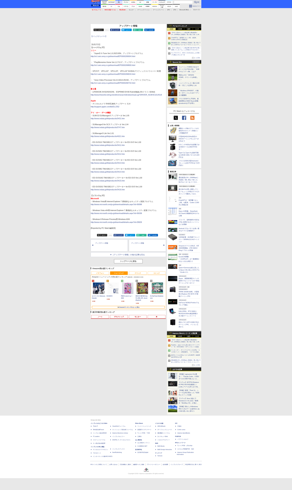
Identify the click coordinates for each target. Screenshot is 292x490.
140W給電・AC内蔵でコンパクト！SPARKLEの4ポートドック (189, 239)
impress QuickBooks (183, 433)
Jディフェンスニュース (164, 429)
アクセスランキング (180, 26)
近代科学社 (138, 449)
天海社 (179, 426)
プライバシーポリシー (153, 464)
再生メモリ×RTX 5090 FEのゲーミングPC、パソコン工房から (189, 324)
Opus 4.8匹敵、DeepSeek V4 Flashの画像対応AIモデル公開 (189, 213)
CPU (174, 10)
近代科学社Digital (142, 452)
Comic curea (181, 429)
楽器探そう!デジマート (144, 429)
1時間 (171, 29)
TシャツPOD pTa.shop (184, 445)
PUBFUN (178, 436)
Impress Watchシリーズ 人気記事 (185, 333)
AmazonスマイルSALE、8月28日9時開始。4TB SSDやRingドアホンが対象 (189, 248)
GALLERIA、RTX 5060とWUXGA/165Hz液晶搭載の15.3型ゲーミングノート (188, 313)
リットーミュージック (144, 426)
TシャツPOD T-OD (143, 433)
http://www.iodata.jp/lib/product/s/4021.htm (108, 136)
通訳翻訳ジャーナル (163, 433)
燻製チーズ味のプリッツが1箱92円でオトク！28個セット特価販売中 (189, 130)
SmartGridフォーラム (118, 426)
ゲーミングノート (158, 10)
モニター (131, 10)
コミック (156, 273)
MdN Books (161, 446)
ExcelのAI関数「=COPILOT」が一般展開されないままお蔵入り (189, 259)
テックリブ (158, 453)
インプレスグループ (177, 464)
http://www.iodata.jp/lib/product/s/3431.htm (108, 119)
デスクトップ (119, 317)
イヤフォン (100, 273)
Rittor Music (139, 423)
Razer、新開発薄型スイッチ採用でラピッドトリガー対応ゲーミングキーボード (189, 281)
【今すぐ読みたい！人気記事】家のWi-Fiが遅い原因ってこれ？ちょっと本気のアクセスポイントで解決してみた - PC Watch (185, 50)
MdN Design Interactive (164, 449)
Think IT (95, 426)
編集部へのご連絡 (138, 464)
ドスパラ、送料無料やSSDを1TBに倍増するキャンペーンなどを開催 (189, 222)
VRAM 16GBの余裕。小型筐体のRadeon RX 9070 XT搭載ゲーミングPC (189, 294)
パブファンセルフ (182, 439)
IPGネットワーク (180, 443)
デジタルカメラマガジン (100, 449)
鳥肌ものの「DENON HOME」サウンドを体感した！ (188, 77)
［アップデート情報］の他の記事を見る (128, 255)
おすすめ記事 (177, 369)
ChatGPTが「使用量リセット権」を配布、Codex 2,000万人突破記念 (189, 202)
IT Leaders (96, 436)
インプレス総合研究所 (100, 433)
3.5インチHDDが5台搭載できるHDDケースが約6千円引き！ (189, 147)
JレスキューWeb (162, 436)
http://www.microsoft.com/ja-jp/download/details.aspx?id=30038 (116, 213)
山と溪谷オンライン (143, 443)
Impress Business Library (120, 433)
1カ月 (197, 29)
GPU (168, 10)
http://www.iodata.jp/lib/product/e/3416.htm (108, 190)
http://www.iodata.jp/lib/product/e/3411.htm (108, 145)
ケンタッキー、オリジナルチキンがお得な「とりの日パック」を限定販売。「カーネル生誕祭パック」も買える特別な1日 (185, 352)
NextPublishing (117, 452)
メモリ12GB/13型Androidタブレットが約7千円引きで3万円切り (189, 163)
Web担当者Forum (98, 429)
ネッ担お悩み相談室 (99, 443)
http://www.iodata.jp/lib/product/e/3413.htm (108, 163)
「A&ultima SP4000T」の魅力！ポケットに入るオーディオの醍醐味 (189, 93)
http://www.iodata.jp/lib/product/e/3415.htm (108, 181)
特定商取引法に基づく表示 (193, 464)
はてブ (128, 30)
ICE (176, 423)
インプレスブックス (118, 449)
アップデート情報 (101, 243)
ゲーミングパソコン (143, 10)
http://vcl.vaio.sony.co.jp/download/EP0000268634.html (113, 74)
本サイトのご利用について (98, 464)
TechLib (159, 456)
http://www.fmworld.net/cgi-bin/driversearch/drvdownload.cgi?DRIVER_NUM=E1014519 (126, 95)
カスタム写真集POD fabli (185, 449)
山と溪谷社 (138, 440)
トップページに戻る (128, 261)
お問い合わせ (113, 464)
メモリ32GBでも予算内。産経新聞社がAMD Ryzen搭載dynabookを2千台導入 (189, 101)
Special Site (177, 62)
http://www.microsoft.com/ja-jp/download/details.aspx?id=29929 (116, 222)
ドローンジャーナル (99, 440)
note (139, 30)
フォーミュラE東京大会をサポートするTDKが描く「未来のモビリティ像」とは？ (189, 69)
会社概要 (165, 464)
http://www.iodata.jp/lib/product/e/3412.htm (108, 154)
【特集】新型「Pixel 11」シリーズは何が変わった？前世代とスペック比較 (189, 392)
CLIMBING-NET (142, 446)
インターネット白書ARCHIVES (102, 456)
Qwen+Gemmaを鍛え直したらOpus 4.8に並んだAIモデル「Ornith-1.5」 (189, 270)
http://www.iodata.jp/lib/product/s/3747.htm (108, 127)
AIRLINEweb (161, 426)
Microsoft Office (184, 10)
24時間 (180, 29)
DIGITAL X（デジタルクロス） (121, 440)
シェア (117, 30)
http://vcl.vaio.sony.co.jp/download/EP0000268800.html (113, 65)
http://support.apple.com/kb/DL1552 (105, 107)
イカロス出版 (159, 423)
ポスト (100, 30)
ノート (100, 317)
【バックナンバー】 (99, 36)
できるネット (97, 453)
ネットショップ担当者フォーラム (122, 429)
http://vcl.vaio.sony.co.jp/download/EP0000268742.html (113, 83)
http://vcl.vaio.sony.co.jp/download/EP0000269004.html (113, 56)
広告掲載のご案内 (125, 464)
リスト (107, 30)
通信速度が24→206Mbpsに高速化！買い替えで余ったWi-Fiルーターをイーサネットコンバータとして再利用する (186, 44)
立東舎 (139, 436)
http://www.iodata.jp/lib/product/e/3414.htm (108, 172)
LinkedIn (151, 30)
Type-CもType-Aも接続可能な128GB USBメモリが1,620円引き (189, 155)
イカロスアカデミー (163, 440)
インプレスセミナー (118, 436)
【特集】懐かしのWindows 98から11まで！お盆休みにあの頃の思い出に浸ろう (189, 409)
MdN (156, 443)
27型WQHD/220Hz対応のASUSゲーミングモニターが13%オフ (189, 139)
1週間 (188, 29)
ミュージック (119, 273)
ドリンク (138, 273)
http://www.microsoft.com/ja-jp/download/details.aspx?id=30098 (116, 204)
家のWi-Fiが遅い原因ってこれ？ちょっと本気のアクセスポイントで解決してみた (189, 191)
